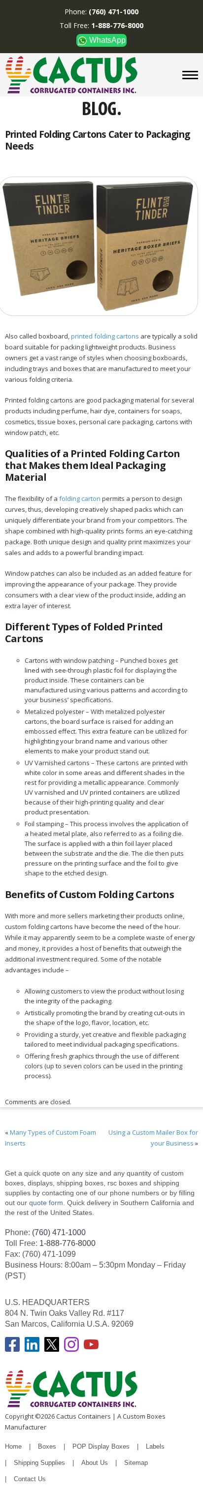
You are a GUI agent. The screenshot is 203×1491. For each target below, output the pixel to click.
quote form (45, 1203)
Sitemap (136, 1462)
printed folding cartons (105, 336)
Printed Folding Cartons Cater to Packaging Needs (97, 140)
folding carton (80, 498)
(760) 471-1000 (59, 1232)
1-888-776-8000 (67, 1243)
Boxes (47, 1446)
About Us (94, 1462)
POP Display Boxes (101, 1446)
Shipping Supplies (39, 1462)
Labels (155, 1446)
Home (13, 1446)
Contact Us (30, 1479)
